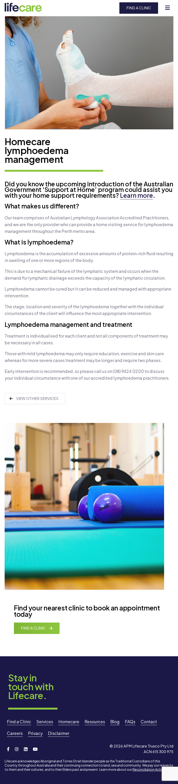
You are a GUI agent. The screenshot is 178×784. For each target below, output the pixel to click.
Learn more (136, 195)
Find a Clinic (138, 7)
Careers (15, 733)
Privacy (35, 733)
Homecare (68, 721)
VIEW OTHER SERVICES (37, 398)
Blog (115, 721)
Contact (149, 721)
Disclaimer (58, 733)
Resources (95, 721)
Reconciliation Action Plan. (153, 769)
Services (44, 721)
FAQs (130, 721)
